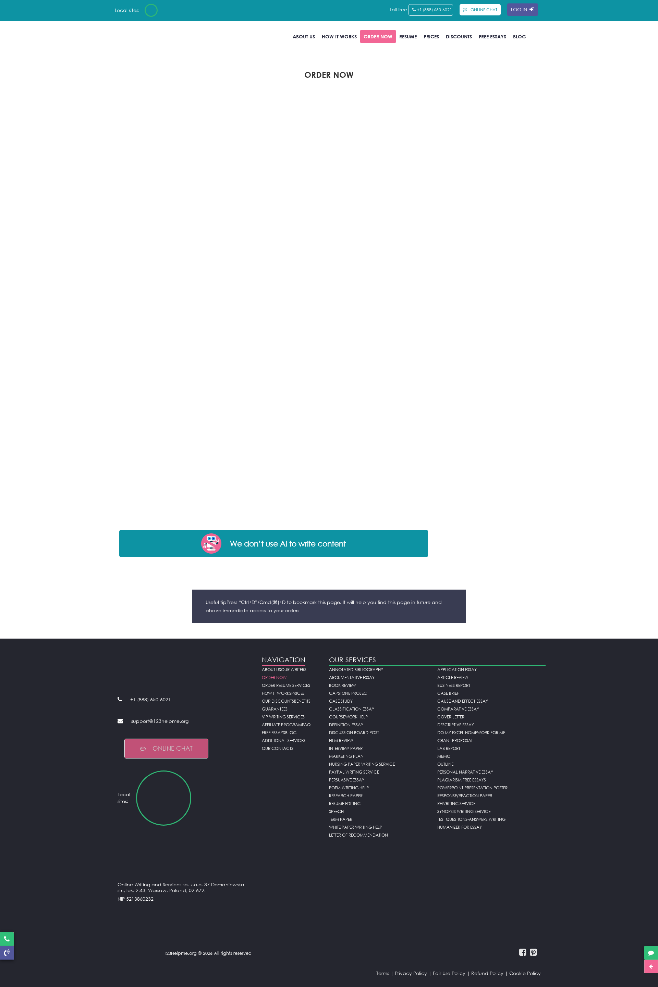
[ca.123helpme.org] (169, 10)
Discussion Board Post (354, 732)
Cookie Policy (525, 973)
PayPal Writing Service (354, 772)
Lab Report (448, 748)
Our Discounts (278, 701)
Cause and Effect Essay (462, 701)
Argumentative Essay (352, 677)
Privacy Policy (411, 973)
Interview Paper (346, 748)
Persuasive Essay (346, 779)
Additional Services (283, 740)
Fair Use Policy (449, 973)
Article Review (452, 677)
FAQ (306, 724)
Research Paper (346, 795)
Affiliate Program (282, 724)
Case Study (341, 701)
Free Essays (492, 36)
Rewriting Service (456, 803)
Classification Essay (351, 709)
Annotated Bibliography (356, 669)
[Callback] (7, 953)
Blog (519, 36)
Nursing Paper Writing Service (362, 764)
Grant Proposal (455, 740)
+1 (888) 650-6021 (434, 9)
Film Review (341, 740)
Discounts (459, 36)
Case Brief (448, 693)
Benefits (302, 701)
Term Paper (340, 819)
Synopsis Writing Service (463, 811)
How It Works (339, 36)
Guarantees (275, 709)
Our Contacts (277, 748)
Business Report (453, 685)
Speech (336, 811)
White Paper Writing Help (355, 827)
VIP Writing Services (283, 716)
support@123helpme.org (159, 721)
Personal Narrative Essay (465, 772)
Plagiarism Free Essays (461, 779)
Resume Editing (345, 803)
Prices (431, 36)
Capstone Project (349, 693)
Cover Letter (450, 716)
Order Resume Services (286, 685)
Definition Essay (346, 724)
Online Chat (173, 748)
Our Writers (293, 669)
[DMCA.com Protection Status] (185, 916)
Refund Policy (487, 973)
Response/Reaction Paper (464, 795)
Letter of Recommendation (358, 835)
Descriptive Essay (455, 724)
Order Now (378, 36)
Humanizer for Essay (459, 827)
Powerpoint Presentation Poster (472, 787)
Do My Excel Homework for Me (471, 732)
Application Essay (457, 669)
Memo (443, 756)
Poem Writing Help (349, 787)
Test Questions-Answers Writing (471, 819)
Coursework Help (348, 716)
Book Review (342, 685)
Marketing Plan (346, 756)
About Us (304, 36)
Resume (408, 36)
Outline (445, 764)
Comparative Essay (458, 709)
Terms (382, 973)
